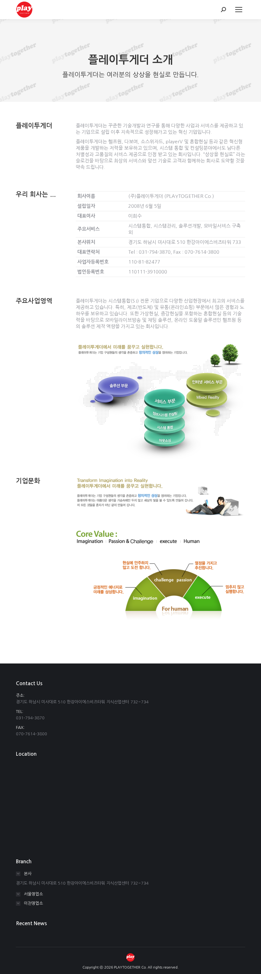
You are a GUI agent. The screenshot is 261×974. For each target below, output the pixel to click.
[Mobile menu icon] (238, 9)
